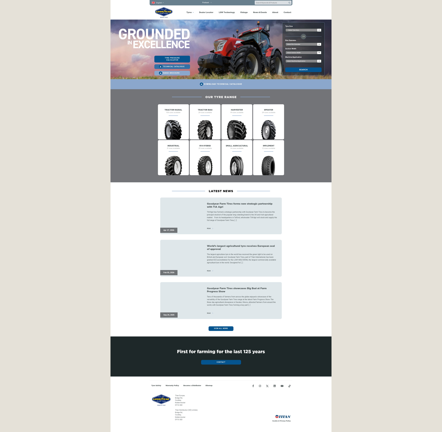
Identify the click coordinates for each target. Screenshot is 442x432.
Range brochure (171, 73)
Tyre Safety (156, 385)
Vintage (244, 12)
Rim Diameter (290, 40)
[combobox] (271, 3)
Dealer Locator (206, 12)
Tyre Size (289, 26)
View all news (221, 328)
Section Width (290, 49)
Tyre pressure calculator (172, 59)
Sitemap (208, 385)
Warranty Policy (172, 385)
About (275, 12)
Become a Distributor (192, 385)
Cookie (275, 421)
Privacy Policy (285, 421)
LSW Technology (227, 12)
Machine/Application (293, 57)
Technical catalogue (174, 67)
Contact (287, 12)
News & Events (260, 12)
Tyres (189, 12)
